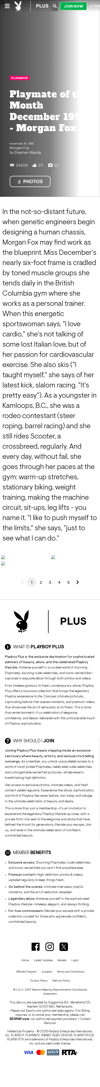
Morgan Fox (19, 148)
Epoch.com (34, 1010)
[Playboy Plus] (31, 6)
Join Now (73, 6)
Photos (33, 181)
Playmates (19, 78)
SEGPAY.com (19, 1018)
